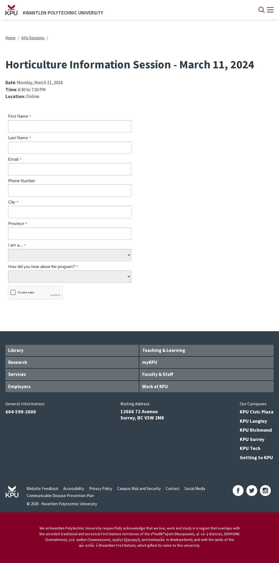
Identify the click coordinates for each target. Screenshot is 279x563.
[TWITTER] (251, 490)
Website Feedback (42, 488)
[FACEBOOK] (238, 490)
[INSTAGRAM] (265, 490)
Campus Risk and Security (139, 488)
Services (17, 374)
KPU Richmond (256, 430)
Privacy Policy (100, 488)
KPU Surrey (252, 439)
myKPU (149, 362)
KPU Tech (250, 448)
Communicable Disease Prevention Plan (60, 495)
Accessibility (73, 488)
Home (10, 37)
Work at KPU (155, 386)
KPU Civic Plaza (257, 412)
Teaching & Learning (163, 350)
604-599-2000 (20, 412)
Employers (19, 386)
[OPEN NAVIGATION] (270, 10)
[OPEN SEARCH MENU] (261, 10)
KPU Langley (253, 421)
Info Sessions (32, 37)
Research (17, 362)
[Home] (11, 9)
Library (15, 350)
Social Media (194, 488)
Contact (173, 488)
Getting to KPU (256, 457)
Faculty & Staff (157, 374)
